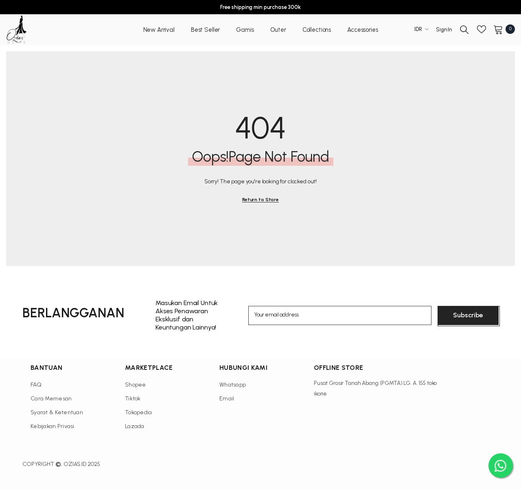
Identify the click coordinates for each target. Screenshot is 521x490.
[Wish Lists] (481, 29)
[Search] (464, 29)
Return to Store (260, 199)
